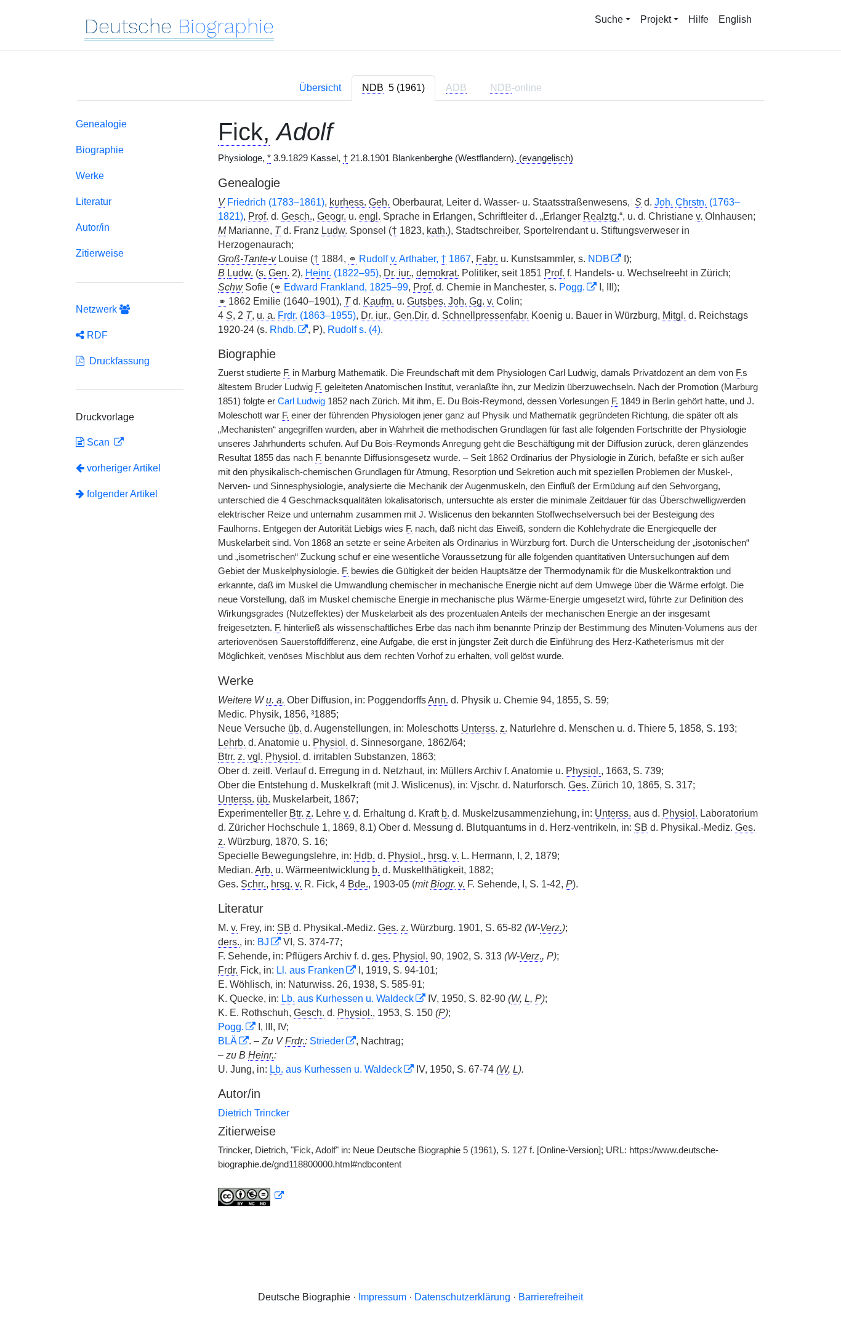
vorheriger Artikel (124, 468)
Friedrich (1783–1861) (275, 202)
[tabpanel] (420, 664)
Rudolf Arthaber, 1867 (415, 259)
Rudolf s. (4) (354, 329)
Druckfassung (117, 361)
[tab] (393, 88)
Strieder (327, 1041)
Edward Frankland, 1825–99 (346, 287)
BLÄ (227, 1041)
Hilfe (698, 19)
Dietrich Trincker (253, 1113)
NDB (599, 259)
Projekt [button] (655, 19)
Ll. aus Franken (310, 970)
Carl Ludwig (301, 401)
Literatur (93, 201)
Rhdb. (283, 329)
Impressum (382, 1297)
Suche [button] (609, 19)
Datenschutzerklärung (462, 1297)
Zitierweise (100, 253)
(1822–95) (342, 273)
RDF (96, 335)
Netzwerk (97, 309)
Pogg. (572, 287)
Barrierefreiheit (550, 1297)
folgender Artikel (121, 494)
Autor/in (93, 227)
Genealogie (101, 124)
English (735, 19)
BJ (263, 942)
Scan (98, 442)
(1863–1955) (317, 315)
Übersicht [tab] (320, 87)
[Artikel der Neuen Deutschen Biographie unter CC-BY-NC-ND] (251, 1196)
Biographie (100, 150)
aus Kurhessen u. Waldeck (347, 998)
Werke (90, 175)
